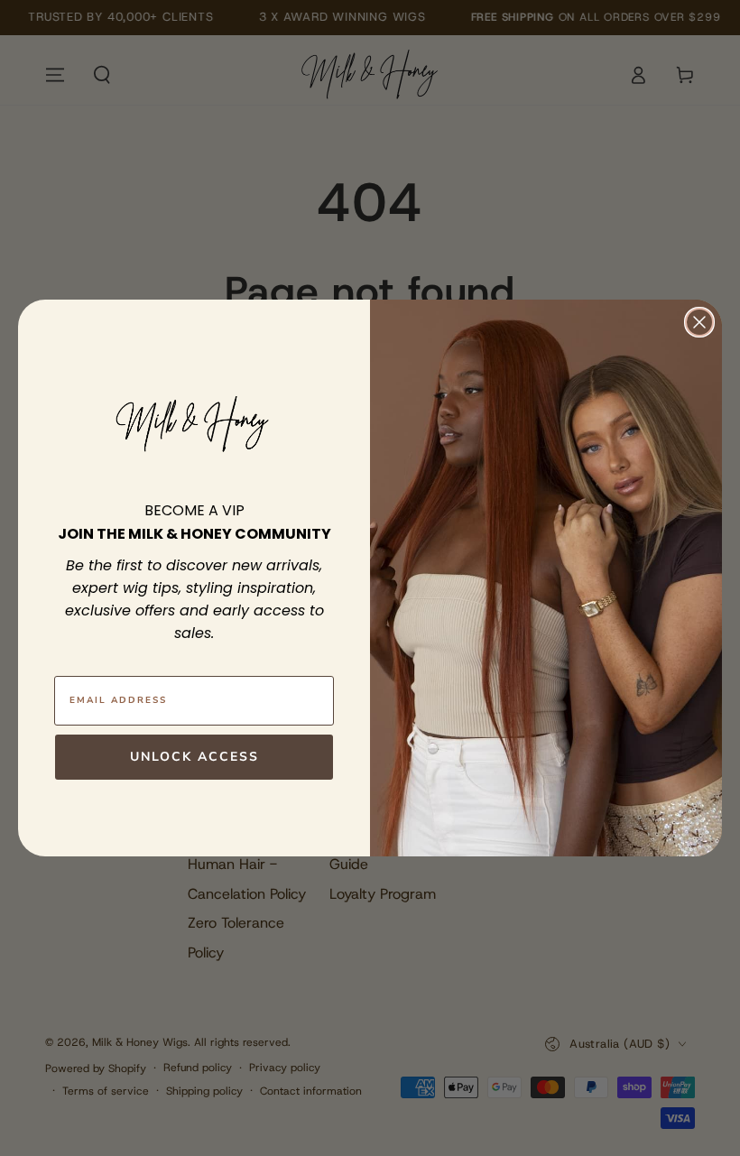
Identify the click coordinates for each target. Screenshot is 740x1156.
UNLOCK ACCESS (194, 756)
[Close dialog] (699, 322)
